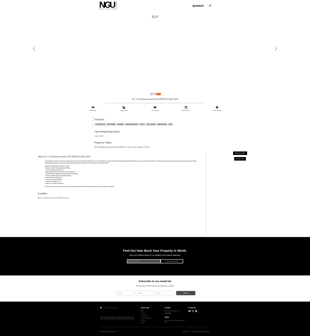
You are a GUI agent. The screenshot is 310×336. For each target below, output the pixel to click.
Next (276, 48)
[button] (210, 6)
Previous (34, 48)
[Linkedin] (196, 311)
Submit (185, 293)
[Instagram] (193, 311)
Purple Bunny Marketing (203, 331)
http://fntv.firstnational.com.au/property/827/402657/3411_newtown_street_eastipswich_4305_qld (122, 147)
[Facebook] (190, 311)
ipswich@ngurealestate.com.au (172, 311)
